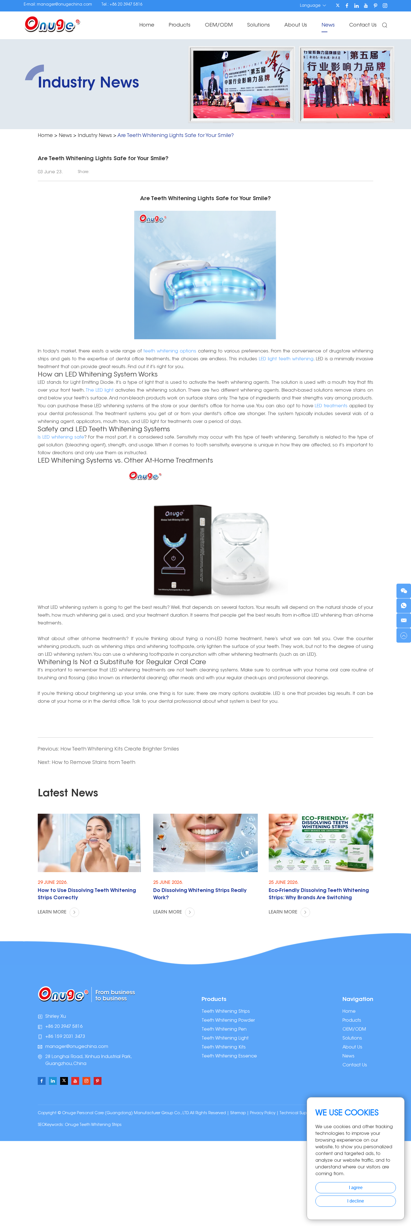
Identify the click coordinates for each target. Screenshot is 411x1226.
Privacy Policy (262, 1113)
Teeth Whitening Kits (224, 1047)
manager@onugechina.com (64, 5)
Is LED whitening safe (61, 437)
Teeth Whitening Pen (224, 1029)
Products (179, 25)
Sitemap (238, 1113)
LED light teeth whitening (286, 359)
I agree (356, 1187)
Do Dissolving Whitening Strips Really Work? (200, 894)
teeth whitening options (169, 351)
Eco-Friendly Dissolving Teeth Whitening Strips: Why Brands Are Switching (319, 894)
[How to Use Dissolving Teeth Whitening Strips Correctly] (90, 843)
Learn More (53, 912)
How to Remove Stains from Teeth (93, 762)
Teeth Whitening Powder (228, 1020)
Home (146, 25)
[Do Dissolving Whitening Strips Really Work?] (205, 843)
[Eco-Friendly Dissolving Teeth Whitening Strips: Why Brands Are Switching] (321, 843)
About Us (295, 25)
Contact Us (363, 25)
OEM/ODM (219, 25)
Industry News (95, 135)
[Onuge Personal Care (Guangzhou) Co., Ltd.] (52, 23)
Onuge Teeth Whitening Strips (93, 1125)
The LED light (100, 390)
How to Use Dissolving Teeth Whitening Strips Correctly (87, 894)
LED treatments (331, 406)
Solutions (258, 25)
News (328, 25)
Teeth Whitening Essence (229, 1056)
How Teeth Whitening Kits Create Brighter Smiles (119, 749)
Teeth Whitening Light (225, 1038)
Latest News (68, 794)
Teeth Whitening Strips (226, 1011)
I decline (355, 1201)
